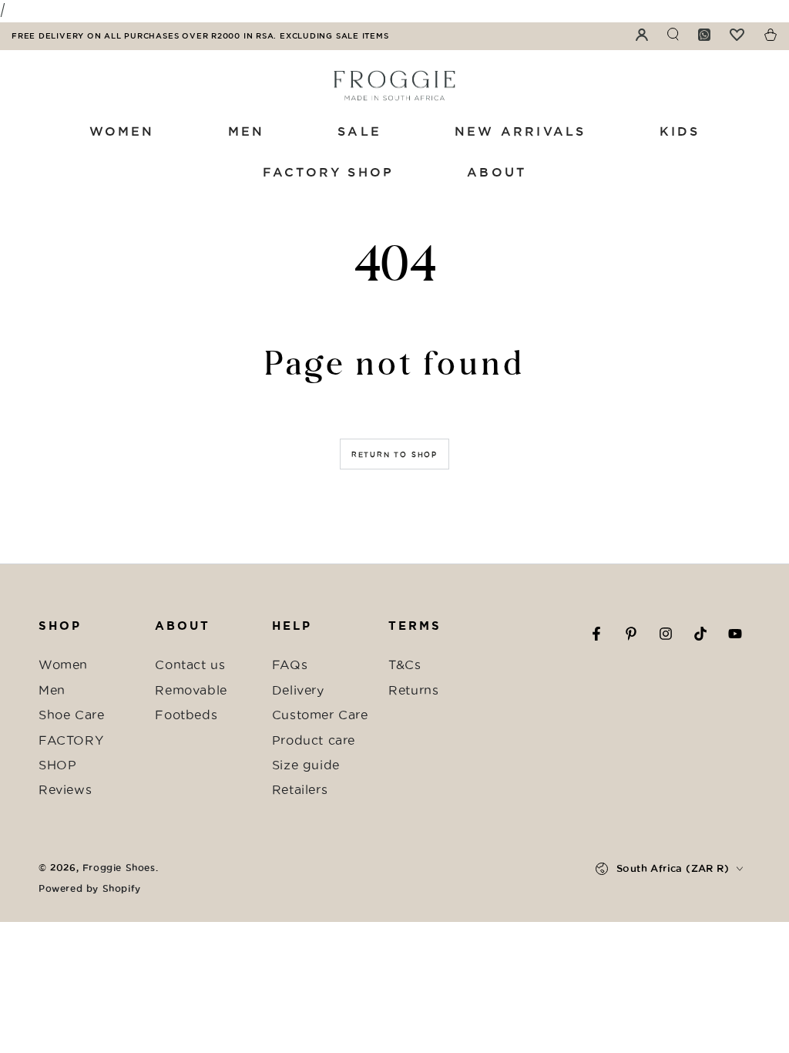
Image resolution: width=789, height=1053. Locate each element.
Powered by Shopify (90, 888)
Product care (313, 740)
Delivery (298, 690)
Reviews (65, 789)
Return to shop (394, 455)
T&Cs (404, 664)
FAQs (289, 664)
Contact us (190, 664)
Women (63, 664)
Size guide (306, 765)
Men (52, 690)
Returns (413, 690)
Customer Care (320, 715)
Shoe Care (71, 715)
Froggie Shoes (119, 868)
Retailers (299, 789)
